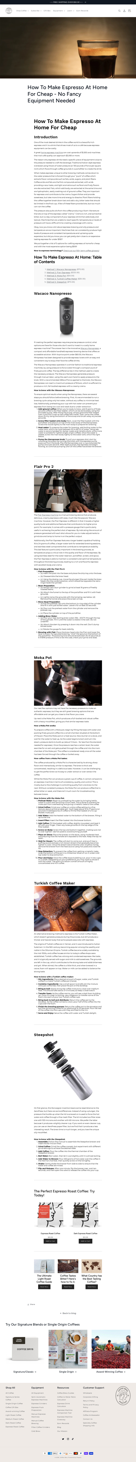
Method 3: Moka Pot (56, 276)
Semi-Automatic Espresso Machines (39, 1398)
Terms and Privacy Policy (91, 1406)
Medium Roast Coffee (15, 1419)
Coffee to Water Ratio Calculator (66, 1398)
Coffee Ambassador (91, 1415)
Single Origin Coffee (14, 1404)
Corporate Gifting (90, 1397)
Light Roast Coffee (13, 1415)
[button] (22, 10)
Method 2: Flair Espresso (58, 272)
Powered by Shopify (74, 1457)
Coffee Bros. (64, 1457)
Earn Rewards (63, 1423)
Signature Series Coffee (13, 1398)
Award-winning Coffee (15, 1411)
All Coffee (10, 1393)
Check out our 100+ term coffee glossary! (81, 251)
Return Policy (89, 1401)
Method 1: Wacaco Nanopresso (61, 269)
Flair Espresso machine (48, 515)
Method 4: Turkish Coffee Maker (62, 279)
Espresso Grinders (39, 1404)
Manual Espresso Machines (38, 1415)
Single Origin (66, 1371)
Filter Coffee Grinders (40, 1427)
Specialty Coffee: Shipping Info (90, 1424)
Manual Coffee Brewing (37, 1422)
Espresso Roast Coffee (15, 1427)
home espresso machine (52, 152)
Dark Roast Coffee (13, 1423)
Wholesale (87, 1393)
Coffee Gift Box (12, 1407)
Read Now (44, 1287)
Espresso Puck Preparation (37, 1408)
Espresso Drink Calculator (63, 1405)
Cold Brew (35, 1431)
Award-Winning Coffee (109, 1371)
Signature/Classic (23, 1371)
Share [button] (32, 1304)
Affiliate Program (90, 1411)
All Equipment (37, 1393)
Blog (59, 1427)
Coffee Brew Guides (65, 1393)
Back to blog (69, 1313)
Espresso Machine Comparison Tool (64, 1411)
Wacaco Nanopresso (90, 348)
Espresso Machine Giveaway (64, 1418)
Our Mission (62, 1431)
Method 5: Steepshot (57, 282)
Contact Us (87, 1419)
